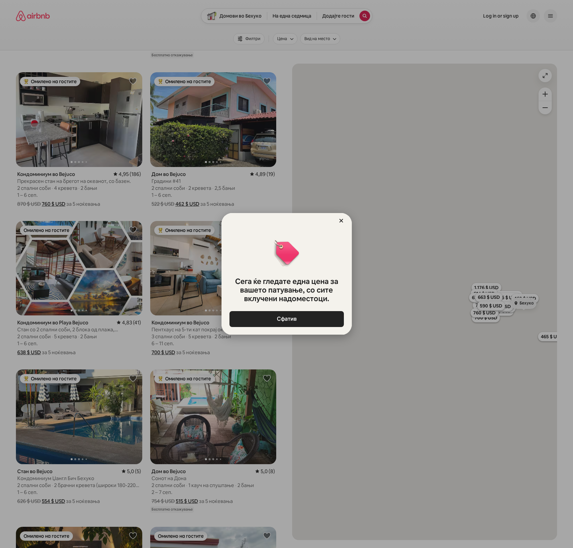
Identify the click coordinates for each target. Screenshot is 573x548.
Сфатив (286, 318)
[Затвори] (341, 220)
